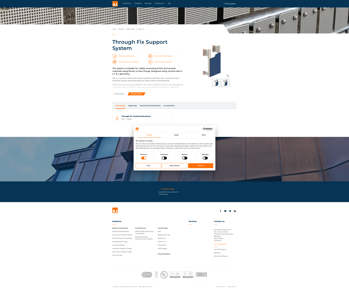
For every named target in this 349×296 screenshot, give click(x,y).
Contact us (219, 221)
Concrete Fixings (118, 245)
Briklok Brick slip (164, 235)
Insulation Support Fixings (122, 248)
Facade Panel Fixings (120, 242)
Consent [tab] (149, 135)
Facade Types (130, 29)
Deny (148, 165)
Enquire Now (136, 94)
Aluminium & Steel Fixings (122, 252)
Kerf (159, 231)
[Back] (114, 36)
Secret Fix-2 (162, 242)
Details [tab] (176, 135)
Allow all (200, 165)
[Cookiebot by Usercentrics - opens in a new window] (205, 129)
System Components (120, 228)
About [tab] (204, 135)
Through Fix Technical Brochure (136, 116)
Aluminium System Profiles (122, 235)
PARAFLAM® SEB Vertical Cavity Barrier (144, 232)
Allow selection (174, 165)
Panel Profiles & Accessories (122, 238)
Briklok (216, 253)
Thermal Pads (117, 255)
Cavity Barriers (140, 228)
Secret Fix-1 (162, 238)
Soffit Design (162, 248)
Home (114, 29)
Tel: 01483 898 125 (220, 244)
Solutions (121, 29)
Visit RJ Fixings (219, 249)
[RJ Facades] (115, 4)
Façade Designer (164, 254)
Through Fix (162, 245)
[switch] (164, 158)
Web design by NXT (145, 286)
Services (193, 221)
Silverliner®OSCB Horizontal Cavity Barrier (144, 238)
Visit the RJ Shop (220, 256)
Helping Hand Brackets (120, 231)
